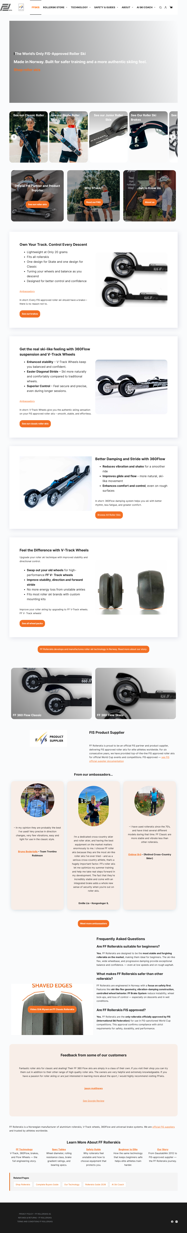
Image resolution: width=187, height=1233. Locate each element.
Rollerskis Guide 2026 (95, 1184)
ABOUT (126, 7)
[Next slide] (173, 137)
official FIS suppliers (163, 1126)
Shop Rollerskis (23, 1184)
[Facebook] (172, 1222)
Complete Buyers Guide (47, 1184)
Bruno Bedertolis (28, 851)
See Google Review (93, 1100)
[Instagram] (176, 1222)
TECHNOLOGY (79, 7)
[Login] (166, 7)
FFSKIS (35, 7)
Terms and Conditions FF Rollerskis (35, 1221)
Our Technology (71, 1184)
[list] (93, 137)
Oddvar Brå (134, 854)
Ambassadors (27, 291)
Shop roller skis (27, 70)
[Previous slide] (14, 137)
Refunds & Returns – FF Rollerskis (35, 1218)
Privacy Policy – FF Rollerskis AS (35, 1214)
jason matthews (93, 1088)
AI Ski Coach (118, 1184)
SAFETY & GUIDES (104, 7)
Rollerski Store (53, 7)
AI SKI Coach (145, 7)
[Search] (160, 7)
